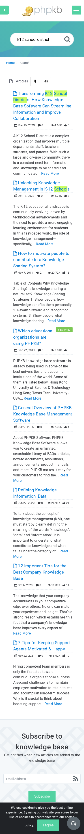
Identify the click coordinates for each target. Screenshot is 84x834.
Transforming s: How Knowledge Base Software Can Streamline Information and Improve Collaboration (42, 106)
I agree (48, 825)
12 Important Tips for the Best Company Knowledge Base (39, 572)
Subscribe (42, 796)
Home (10, 63)
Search (25, 63)
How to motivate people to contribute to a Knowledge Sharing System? (41, 259)
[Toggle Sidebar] (4, 10)
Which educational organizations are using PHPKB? (33, 337)
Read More (50, 173)
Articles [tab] (22, 81)
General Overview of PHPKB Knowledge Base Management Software (42, 414)
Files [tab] (44, 81)
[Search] (67, 39)
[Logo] (42, 10)
